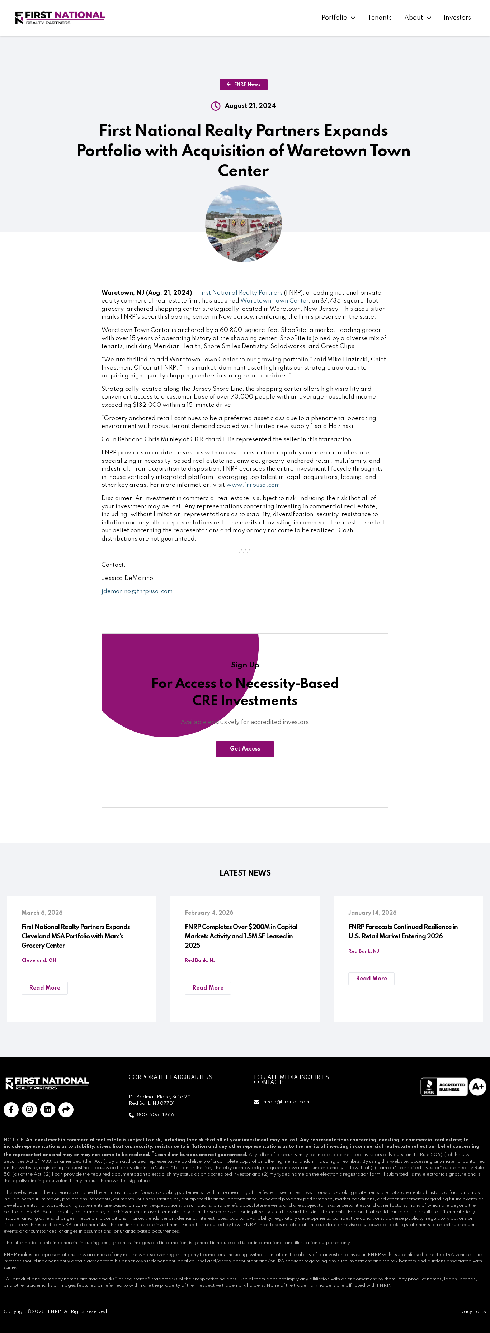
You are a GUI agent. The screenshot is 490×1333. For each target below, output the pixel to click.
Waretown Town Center (274, 301)
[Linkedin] (47, 1109)
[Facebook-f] (11, 1109)
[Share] (66, 1109)
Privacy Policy (470, 1311)
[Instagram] (29, 1109)
